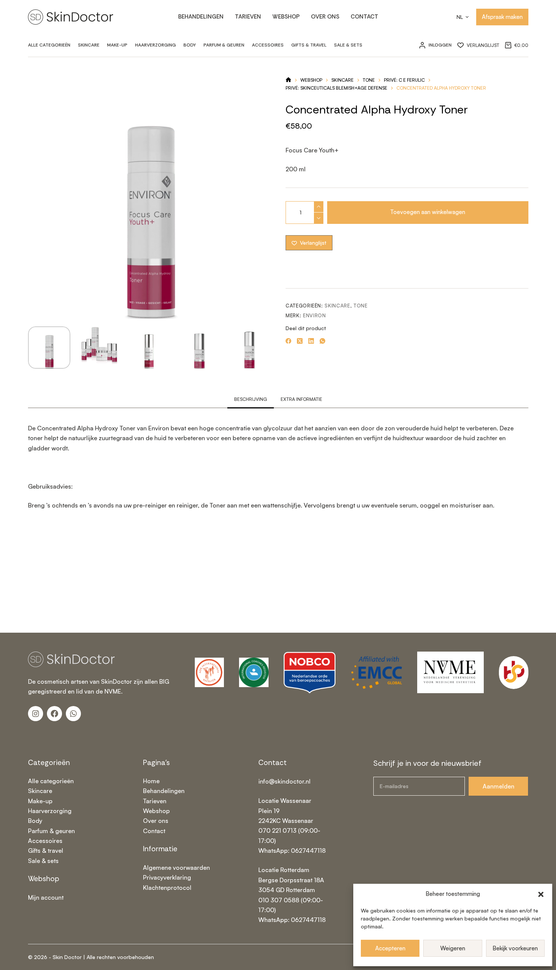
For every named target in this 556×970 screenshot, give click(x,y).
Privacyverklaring (167, 877)
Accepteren (390, 948)
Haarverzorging (155, 45)
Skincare (88, 45)
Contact (364, 16)
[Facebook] (288, 341)
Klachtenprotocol (167, 887)
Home (151, 781)
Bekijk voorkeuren (515, 948)
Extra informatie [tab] (301, 399)
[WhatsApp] (322, 341)
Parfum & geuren (223, 45)
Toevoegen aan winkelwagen (427, 212)
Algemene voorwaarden (176, 867)
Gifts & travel (308, 45)
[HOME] (288, 80)
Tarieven (248, 16)
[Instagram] (35, 713)
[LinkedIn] (311, 341)
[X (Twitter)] (300, 341)
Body (189, 45)
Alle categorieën (49, 45)
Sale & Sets (348, 45)
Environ (314, 315)
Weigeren (452, 948)
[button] (541, 894)
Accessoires (268, 45)
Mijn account (46, 897)
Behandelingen (201, 16)
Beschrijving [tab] (250, 399)
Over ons (325, 16)
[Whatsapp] (73, 713)
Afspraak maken (502, 16)
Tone (361, 306)
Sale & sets (43, 860)
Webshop (286, 16)
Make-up (117, 45)
